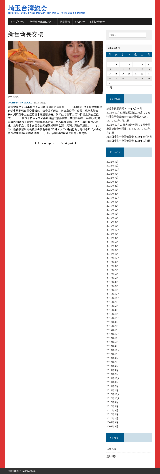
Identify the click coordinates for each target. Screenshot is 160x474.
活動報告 (65, 21)
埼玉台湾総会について (42, 21)
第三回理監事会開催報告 (120, 140)
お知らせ (80, 21)
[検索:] (128, 34)
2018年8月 (112, 238)
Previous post (46, 143)
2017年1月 (112, 290)
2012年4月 (112, 366)
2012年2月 (112, 374)
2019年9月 (112, 201)
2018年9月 (112, 233)
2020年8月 (112, 181)
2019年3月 (112, 217)
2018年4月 (112, 246)
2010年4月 (112, 410)
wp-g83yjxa (26, 103)
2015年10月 (113, 318)
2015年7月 (112, 326)
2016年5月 (112, 306)
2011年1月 (112, 390)
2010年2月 (112, 414)
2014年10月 (113, 330)
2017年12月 (113, 258)
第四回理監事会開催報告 (120, 136)
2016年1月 (112, 314)
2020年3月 (112, 189)
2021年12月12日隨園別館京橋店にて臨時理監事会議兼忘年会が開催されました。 (128, 116)
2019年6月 (112, 209)
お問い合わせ (97, 21)
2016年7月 (112, 302)
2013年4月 (112, 346)
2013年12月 (113, 334)
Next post (67, 143)
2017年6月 (112, 274)
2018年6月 (112, 242)
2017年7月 (112, 270)
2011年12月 (113, 378)
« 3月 (109, 87)
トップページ (17, 21)
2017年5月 (112, 278)
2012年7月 (112, 362)
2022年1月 (112, 165)
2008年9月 (112, 426)
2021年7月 (112, 177)
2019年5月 (112, 213)
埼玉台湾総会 (30, 471)
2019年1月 (112, 225)
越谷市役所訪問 (115, 108)
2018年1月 (112, 253)
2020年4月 (112, 185)
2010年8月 (112, 402)
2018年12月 (113, 230)
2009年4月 (112, 422)
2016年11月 (113, 298)
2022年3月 (112, 161)
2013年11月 (113, 338)
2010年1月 (112, 418)
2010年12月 (113, 394)
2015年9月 (112, 322)
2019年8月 (112, 205)
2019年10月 (113, 197)
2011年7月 (112, 386)
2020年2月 (112, 193)
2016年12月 (113, 294)
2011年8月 (112, 382)
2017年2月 (112, 286)
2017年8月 (112, 266)
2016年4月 (112, 310)
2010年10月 (113, 398)
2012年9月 (112, 358)
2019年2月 (112, 222)
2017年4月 (112, 282)
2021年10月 (113, 169)
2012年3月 (112, 370)
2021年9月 (112, 173)
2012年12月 (113, 350)
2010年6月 (112, 406)
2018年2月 (112, 250)
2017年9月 (112, 262)
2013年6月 (112, 342)
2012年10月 (113, 354)
